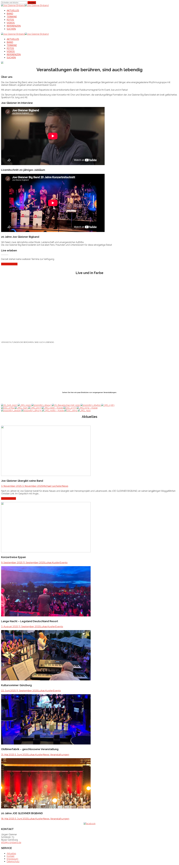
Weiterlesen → (8, 498)
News (65, 486)
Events (63, 562)
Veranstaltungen (59, 754)
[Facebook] (90, 823)
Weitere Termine (9, 264)
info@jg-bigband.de (11, 842)
